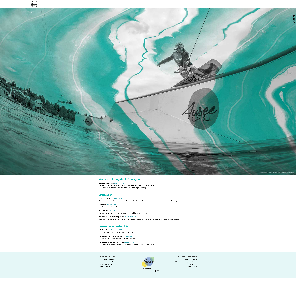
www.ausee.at (148, 268)
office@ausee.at (191, 266)
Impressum (140, 271)
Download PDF (119, 183)
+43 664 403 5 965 (105, 264)
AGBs (158, 271)
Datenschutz (150, 271)
